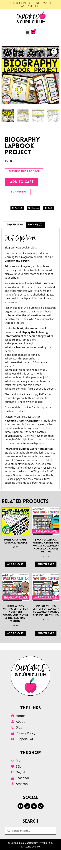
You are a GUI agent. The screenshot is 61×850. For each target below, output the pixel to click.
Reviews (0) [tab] (35, 225)
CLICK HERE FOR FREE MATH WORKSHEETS (30, 4)
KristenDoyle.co (30, 846)
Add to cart (22, 182)
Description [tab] (15, 225)
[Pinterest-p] (34, 806)
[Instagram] (27, 806)
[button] (27, 32)
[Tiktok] (41, 806)
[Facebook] (20, 806)
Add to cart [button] (15, 564)
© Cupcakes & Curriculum (23, 843)
